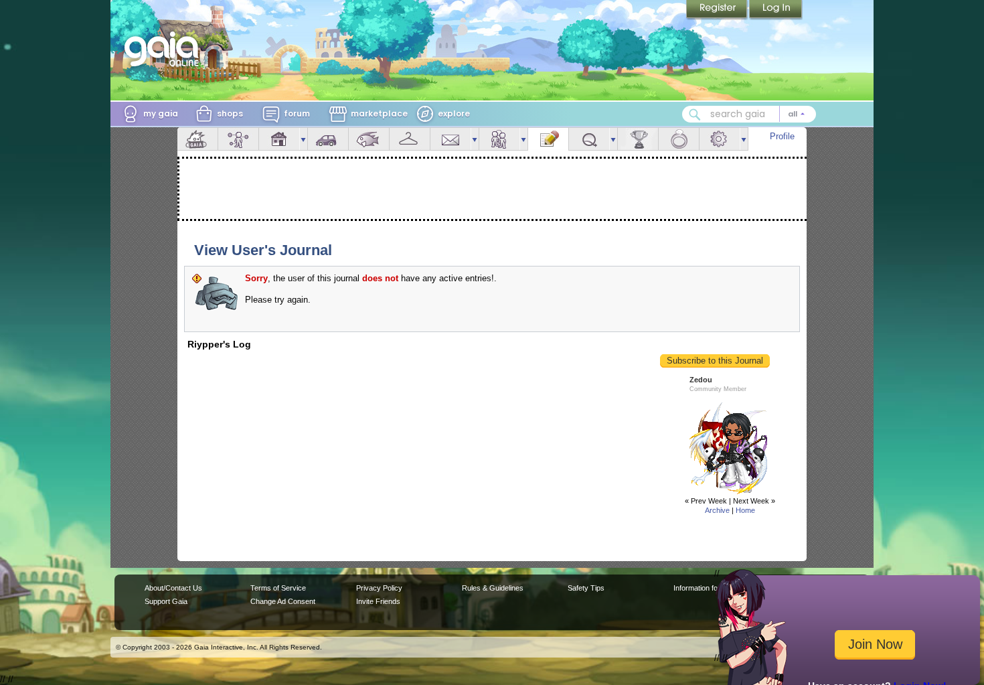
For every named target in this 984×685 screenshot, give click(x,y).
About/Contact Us (173, 588)
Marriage (679, 139)
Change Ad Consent (282, 601)
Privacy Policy (379, 588)
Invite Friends (378, 601)
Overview (197, 139)
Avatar (238, 139)
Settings (720, 139)
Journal (548, 139)
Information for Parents (710, 588)
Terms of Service (278, 588)
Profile (782, 136)
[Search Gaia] (695, 114)
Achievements (638, 139)
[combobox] (749, 114)
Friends (499, 139)
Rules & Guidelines (492, 588)
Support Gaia (166, 601)
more (303, 139)
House (279, 139)
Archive (717, 510)
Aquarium (369, 139)
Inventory (410, 139)
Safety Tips (586, 588)
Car (328, 139)
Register (717, 10)
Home (745, 510)
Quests (589, 139)
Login (776, 10)
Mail (450, 139)
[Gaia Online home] (165, 48)
